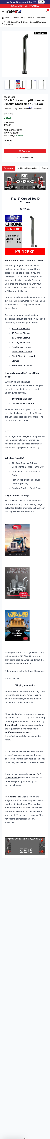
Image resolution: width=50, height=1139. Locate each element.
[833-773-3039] (43, 11)
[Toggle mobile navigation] (3, 11)
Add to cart (26, 151)
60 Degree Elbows (21, 338)
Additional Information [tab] (27, 168)
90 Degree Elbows (21, 342)
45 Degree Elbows (21, 333)
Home (7, 18)
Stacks (29, 18)
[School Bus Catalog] (25, 626)
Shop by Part (18, 18)
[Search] (41, 11)
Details (41, 2)
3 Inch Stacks (40, 18)
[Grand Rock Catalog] (25, 540)
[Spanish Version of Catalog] (25, 583)
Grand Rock (9, 97)
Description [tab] (8, 168)
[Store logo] (14, 11)
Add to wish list (26, 157)
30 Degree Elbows (21, 328)
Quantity (8, 140)
